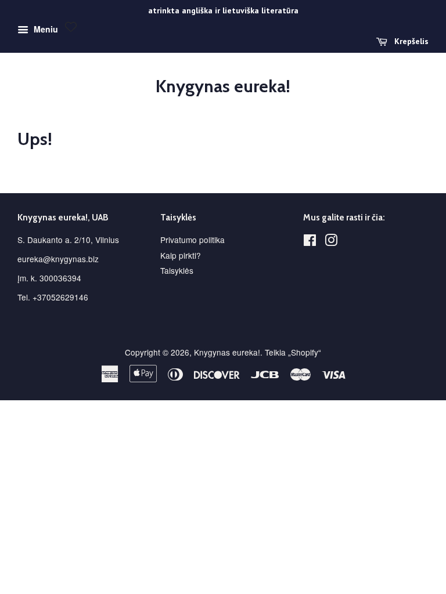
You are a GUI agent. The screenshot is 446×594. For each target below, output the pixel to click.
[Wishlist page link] (71, 26)
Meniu (44, 29)
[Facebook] (309, 242)
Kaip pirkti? (180, 255)
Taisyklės (176, 270)
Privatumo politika (192, 239)
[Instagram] (331, 242)
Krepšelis (410, 41)
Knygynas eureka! (223, 86)
